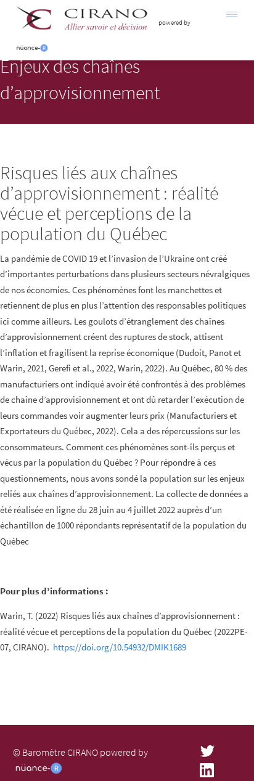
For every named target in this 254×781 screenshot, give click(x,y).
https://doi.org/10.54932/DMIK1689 (119, 647)
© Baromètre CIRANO (55, 752)
